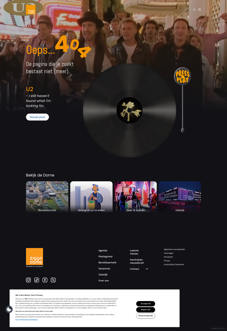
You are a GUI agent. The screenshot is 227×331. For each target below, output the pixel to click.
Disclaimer (168, 257)
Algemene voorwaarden (174, 249)
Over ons (103, 280)
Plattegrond (105, 256)
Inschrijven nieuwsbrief (137, 261)
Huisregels (168, 253)
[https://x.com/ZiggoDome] (53, 281)
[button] (9, 309)
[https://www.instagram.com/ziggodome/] (28, 281)
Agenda (102, 250)
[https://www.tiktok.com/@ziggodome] (36, 281)
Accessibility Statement (174, 264)
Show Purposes (145, 316)
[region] (94, 308)
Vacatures (104, 268)
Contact (135, 281)
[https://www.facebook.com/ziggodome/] (45, 281)
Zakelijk (103, 274)
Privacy (167, 260)
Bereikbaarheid (107, 262)
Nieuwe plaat (37, 117)
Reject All (145, 310)
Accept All (146, 304)
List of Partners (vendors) (26, 320)
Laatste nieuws (134, 252)
